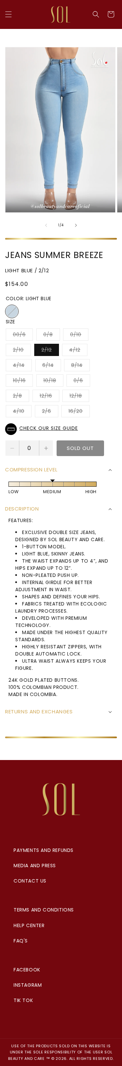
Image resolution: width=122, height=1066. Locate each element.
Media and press (35, 865)
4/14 (22, 366)
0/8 (51, 336)
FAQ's (21, 940)
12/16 (49, 397)
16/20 (79, 412)
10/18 (53, 382)
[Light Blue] (12, 311)
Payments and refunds (44, 850)
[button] (8, 14)
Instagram (28, 985)
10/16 (23, 382)
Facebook (27, 969)
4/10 (22, 412)
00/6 (23, 336)
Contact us (30, 880)
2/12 (50, 351)
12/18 (79, 397)
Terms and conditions (44, 909)
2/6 (50, 412)
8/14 (80, 366)
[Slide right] (75, 225)
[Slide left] (46, 225)
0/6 (82, 382)
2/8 (21, 397)
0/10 (79, 336)
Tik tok (23, 1000)
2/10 (22, 351)
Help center (29, 925)
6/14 (51, 366)
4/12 (78, 351)
